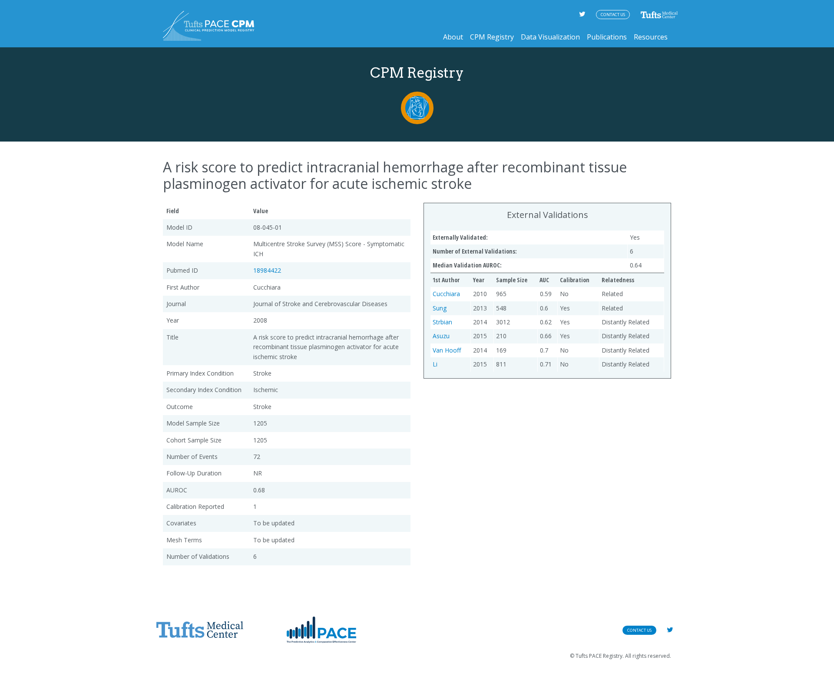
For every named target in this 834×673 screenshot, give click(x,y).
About (453, 37)
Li (435, 364)
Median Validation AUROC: (467, 265)
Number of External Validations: (475, 251)
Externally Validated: (460, 237)
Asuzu (441, 336)
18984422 (267, 270)
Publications (607, 37)
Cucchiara (446, 294)
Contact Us (613, 14)
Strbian (442, 322)
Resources (651, 37)
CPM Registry (492, 37)
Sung (440, 308)
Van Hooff (447, 350)
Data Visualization (550, 37)
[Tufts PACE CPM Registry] (208, 26)
